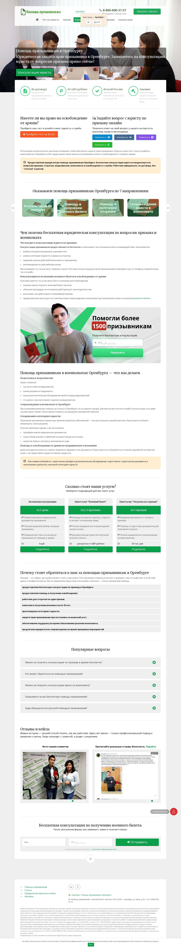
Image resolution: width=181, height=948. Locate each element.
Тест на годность (50, 19)
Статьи (28, 890)
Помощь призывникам (36, 887)
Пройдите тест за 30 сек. (40, 134)
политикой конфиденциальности (104, 849)
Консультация (125, 19)
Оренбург (80, 11)
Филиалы (29, 896)
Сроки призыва (107, 19)
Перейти (151, 746)
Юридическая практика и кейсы (40, 893)
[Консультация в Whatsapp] (173, 811)
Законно (67, 19)
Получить (118, 352)
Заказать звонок (147, 11)
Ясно (91, 944)
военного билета (142, 298)
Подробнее (42, 549)
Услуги (78, 19)
